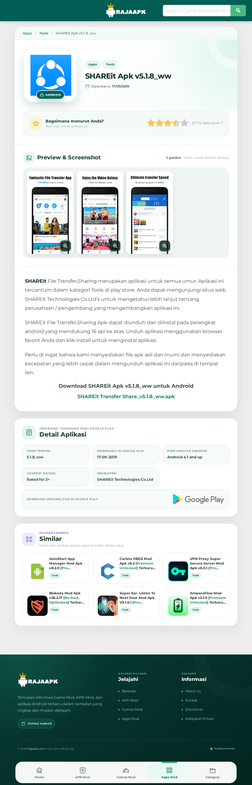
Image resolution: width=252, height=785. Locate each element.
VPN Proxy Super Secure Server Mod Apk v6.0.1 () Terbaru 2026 (207, 564)
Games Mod (132, 709)
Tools (110, 64)
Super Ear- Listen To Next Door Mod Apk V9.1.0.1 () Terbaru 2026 (137, 598)
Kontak (191, 700)
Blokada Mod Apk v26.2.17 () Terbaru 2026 (66, 598)
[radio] (151, 123)
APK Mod (130, 700)
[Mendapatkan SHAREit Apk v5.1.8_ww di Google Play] (199, 499)
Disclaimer (194, 709)
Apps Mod (130, 719)
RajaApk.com (36, 748)
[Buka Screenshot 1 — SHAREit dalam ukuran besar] (50, 212)
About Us (193, 691)
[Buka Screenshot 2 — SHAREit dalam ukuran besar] (100, 212)
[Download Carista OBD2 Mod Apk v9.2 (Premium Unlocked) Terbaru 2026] (106, 567)
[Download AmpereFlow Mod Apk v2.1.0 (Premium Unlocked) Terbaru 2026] (177, 601)
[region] (126, 213)
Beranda (129, 691)
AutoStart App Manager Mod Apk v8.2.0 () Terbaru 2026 (66, 564)
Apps (93, 64)
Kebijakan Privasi (199, 719)
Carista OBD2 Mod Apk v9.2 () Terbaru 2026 (137, 564)
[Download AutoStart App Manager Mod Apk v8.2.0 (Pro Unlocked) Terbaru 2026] (36, 567)
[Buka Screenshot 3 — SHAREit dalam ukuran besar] (149, 212)
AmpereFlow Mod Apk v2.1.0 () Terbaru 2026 (208, 598)
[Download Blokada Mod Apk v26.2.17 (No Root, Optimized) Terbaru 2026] (36, 601)
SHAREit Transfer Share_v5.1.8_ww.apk (126, 396)
